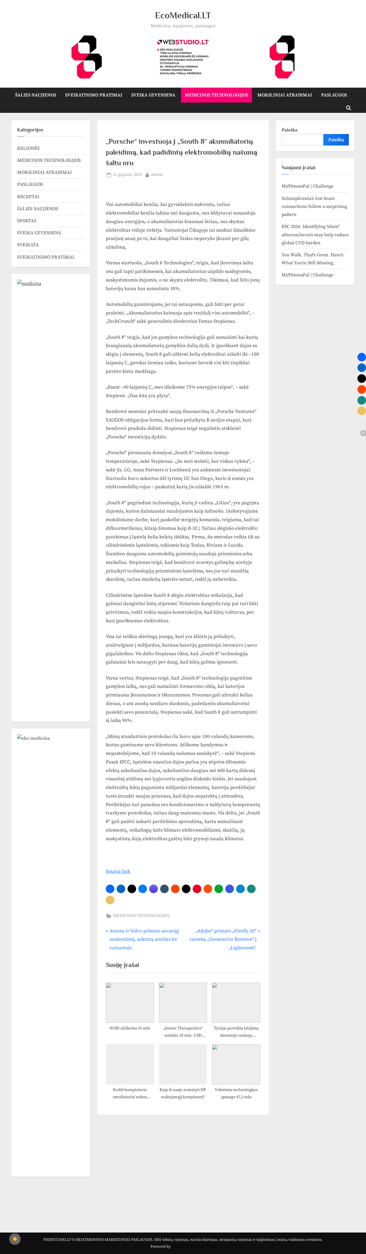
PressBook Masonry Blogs (194, 1246)
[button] (110, 889)
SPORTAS (26, 221)
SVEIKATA (28, 245)
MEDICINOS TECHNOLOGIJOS (216, 95)
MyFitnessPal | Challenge (307, 186)
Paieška (289, 130)
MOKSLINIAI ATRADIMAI (284, 95)
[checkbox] (15, 1239)
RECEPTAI (28, 197)
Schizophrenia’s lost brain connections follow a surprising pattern (314, 207)
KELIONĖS (28, 148)
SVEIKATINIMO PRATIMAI (93, 95)
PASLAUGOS (334, 95)
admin (157, 174)
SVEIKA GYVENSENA (153, 95)
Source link (118, 871)
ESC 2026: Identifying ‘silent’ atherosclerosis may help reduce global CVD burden (315, 235)
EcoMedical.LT (183, 15)
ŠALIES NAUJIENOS (35, 95)
